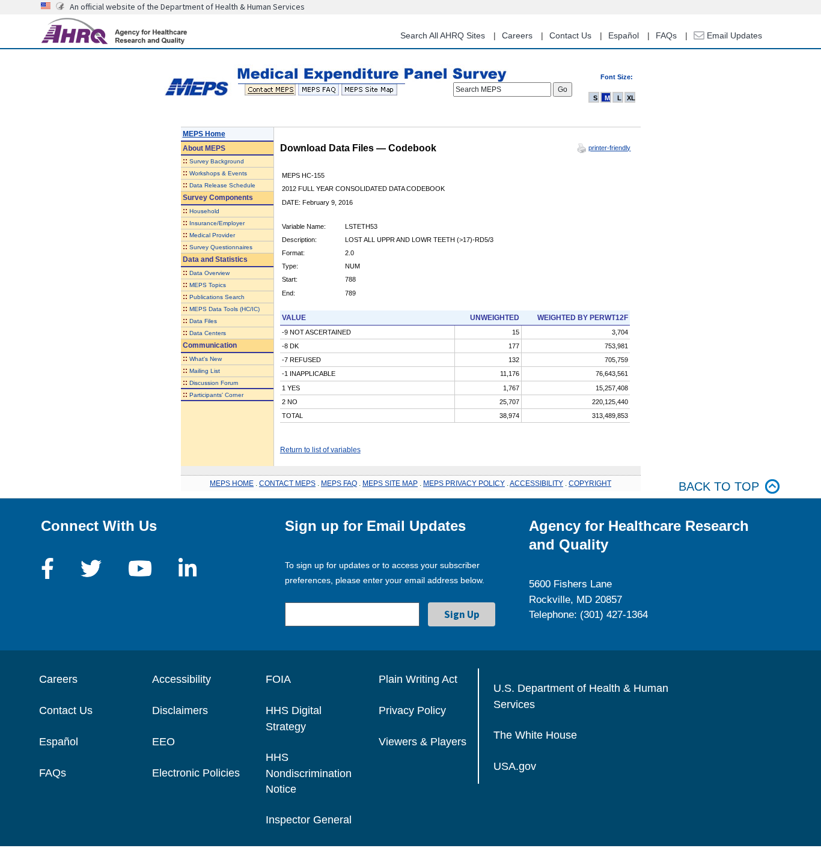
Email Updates (733, 35)
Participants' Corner (216, 395)
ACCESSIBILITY (536, 483)
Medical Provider (212, 235)
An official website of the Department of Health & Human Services (187, 6)
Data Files (203, 321)
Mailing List (204, 371)
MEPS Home (204, 134)
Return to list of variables (320, 450)
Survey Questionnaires (220, 247)
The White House (535, 735)
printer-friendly (609, 147)
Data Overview (209, 273)
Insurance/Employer (217, 223)
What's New (205, 359)
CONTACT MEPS (287, 483)
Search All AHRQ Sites (442, 35)
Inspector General (309, 820)
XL (631, 97)
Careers (517, 35)
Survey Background (216, 161)
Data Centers (207, 333)
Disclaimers (180, 710)
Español (623, 35)
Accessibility (181, 679)
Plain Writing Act (418, 679)
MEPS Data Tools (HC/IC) (224, 309)
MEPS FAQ (339, 483)
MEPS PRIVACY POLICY (464, 483)
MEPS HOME (232, 483)
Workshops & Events (218, 173)
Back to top (719, 486)
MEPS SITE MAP (390, 483)
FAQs (666, 35)
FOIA (278, 679)
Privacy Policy (412, 710)
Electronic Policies (196, 773)
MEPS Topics (207, 285)
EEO (163, 742)
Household (204, 211)
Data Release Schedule (222, 185)
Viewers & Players (422, 742)
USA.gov (514, 766)
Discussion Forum (213, 383)
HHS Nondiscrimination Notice (309, 773)
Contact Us (570, 35)
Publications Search (217, 297)
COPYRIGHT (590, 483)
